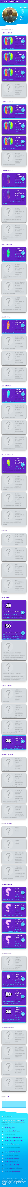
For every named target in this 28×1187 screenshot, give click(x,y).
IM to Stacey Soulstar (12, 1158)
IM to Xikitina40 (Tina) (12, 1164)
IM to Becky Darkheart (12, 1131)
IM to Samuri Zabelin (11, 1155)
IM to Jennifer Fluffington (13, 1137)
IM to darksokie (10, 1134)
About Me (4, 1099)
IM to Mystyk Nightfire (12, 1143)
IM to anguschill (10, 1127)
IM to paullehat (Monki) (12, 1147)
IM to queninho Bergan (12, 1151)
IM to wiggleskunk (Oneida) (13, 1168)
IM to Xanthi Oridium (11, 1161)
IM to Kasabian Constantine (14, 1140)
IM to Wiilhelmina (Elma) (12, 1171)
